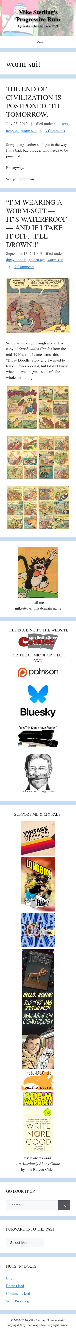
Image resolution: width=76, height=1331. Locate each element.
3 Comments (55, 130)
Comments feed (18, 1293)
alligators (61, 123)
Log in (11, 1277)
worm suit (29, 130)
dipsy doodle (16, 259)
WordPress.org (17, 1300)
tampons (12, 130)
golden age (36, 259)
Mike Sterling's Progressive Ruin (38, 15)
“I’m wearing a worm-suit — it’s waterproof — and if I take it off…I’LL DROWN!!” (36, 223)
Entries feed (15, 1285)
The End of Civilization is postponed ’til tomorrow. (33, 101)
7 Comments (24, 266)
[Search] (64, 1205)
